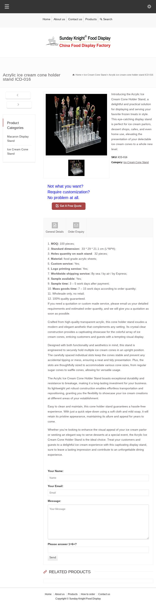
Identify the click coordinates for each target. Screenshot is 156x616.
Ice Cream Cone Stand (136, 162)
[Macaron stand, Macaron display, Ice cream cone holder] (78, 48)
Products (91, 19)
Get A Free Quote (70, 205)
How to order (88, 594)
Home (46, 19)
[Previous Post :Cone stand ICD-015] (18, 95)
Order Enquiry (76, 231)
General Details (55, 231)
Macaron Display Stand (18, 138)
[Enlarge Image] (76, 94)
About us (59, 19)
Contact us (75, 19)
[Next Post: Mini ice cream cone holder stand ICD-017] (19, 105)
